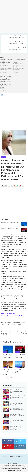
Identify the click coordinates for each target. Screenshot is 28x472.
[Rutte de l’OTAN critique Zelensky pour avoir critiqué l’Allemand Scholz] (24, 224)
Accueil (5, 456)
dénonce (23, 322)
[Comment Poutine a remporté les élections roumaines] (20, 364)
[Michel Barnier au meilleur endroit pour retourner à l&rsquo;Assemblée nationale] (6, 66)
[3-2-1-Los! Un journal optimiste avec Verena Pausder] (24, 230)
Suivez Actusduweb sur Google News (12, 315)
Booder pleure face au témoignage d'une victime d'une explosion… (16, 428)
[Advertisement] (14, 16)
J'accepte (11, 470)
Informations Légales (13, 460)
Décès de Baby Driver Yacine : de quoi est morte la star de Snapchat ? (17, 403)
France (19, 324)
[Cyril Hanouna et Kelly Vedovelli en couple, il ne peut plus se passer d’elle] (6, 397)
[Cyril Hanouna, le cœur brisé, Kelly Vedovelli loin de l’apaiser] (6, 410)
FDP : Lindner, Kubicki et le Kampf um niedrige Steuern (7, 333)
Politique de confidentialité (16, 456)
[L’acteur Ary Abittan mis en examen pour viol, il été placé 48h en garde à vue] (6, 416)
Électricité (8, 324)
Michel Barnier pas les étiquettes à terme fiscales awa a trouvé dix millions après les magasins (5, 84)
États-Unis (14, 324)
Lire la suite (18, 470)
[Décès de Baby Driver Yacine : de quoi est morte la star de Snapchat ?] (6, 403)
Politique (3, 157)
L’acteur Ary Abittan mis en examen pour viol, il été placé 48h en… (17, 416)
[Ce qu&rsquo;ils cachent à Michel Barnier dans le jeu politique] (20, 66)
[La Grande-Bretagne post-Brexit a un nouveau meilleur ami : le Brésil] (8, 364)
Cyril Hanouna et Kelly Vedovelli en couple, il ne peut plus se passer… (17, 397)
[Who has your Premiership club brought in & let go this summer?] (5, 43)
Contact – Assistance (13, 463)
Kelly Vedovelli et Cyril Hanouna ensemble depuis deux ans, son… (17, 391)
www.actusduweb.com (8, 313)
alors (5, 322)
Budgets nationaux (16, 322)
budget (9, 322)
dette (3, 324)
